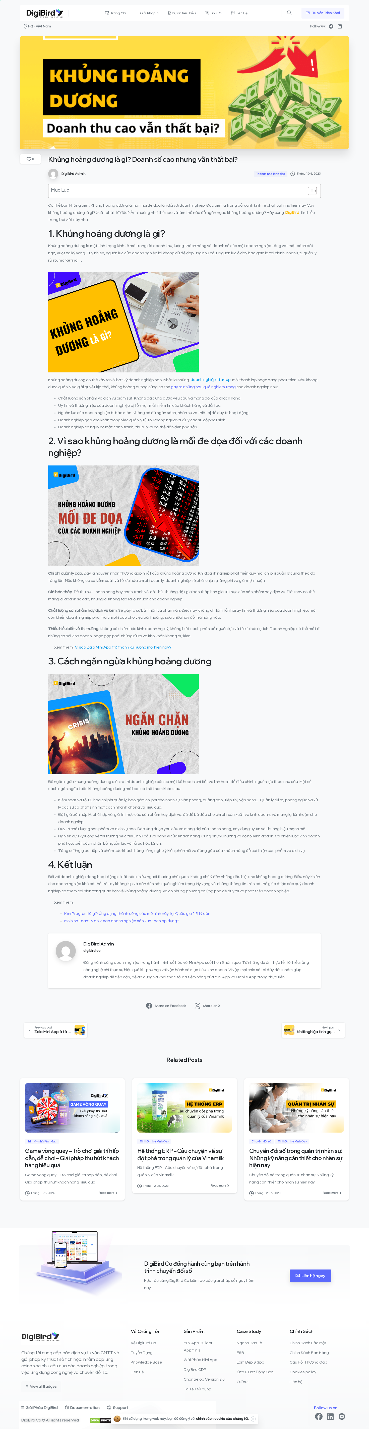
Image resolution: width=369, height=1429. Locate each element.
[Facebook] (331, 26)
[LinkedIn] (339, 26)
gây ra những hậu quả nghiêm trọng (203, 387)
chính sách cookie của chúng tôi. (222, 1418)
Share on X (211, 1006)
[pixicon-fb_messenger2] (342, 1417)
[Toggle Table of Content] (310, 191)
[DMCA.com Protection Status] (105, 1420)
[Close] (253, 1418)
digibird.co (91, 950)
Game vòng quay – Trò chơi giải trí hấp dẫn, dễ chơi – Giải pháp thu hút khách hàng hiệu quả (72, 1158)
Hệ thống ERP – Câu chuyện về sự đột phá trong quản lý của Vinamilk (180, 1154)
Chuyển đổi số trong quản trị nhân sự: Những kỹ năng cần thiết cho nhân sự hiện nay (295, 1158)
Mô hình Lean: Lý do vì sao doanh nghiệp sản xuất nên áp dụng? (121, 921)
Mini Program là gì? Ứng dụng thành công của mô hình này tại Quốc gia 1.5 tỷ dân (137, 914)
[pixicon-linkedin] (330, 1417)
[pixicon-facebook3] (319, 1417)
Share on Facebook (170, 1006)
